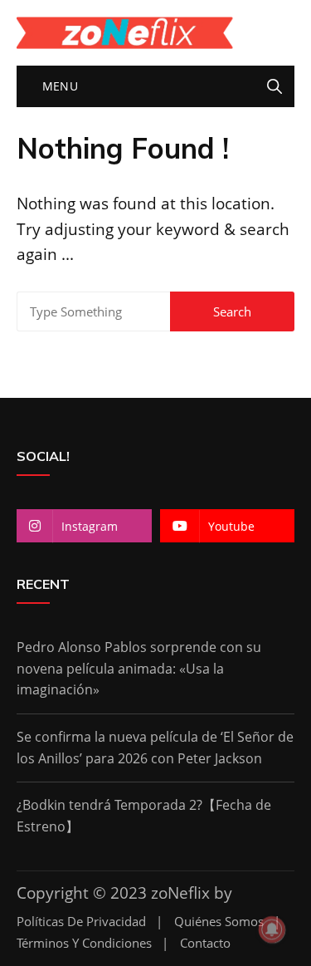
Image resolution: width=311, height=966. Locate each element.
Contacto (205, 943)
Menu (58, 86)
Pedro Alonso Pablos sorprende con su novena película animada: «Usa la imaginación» (139, 668)
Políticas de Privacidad (81, 921)
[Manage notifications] (272, 929)
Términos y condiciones (84, 943)
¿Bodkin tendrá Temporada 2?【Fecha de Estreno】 (144, 816)
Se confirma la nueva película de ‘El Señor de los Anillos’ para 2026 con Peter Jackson (155, 747)
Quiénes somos (219, 921)
